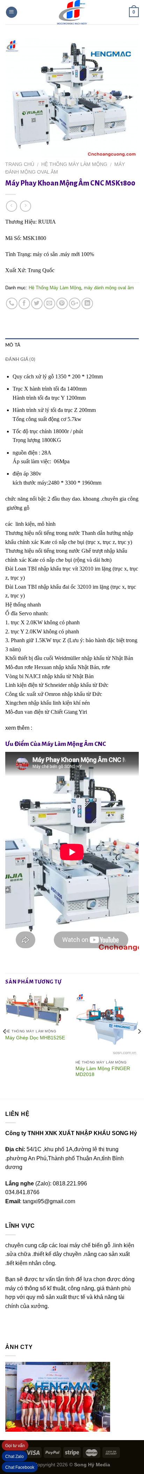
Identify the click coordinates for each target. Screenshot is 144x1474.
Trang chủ (19, 164)
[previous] (4, 1045)
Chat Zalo (14, 1456)
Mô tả (12, 345)
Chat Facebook (19, 1467)
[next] (139, 1045)
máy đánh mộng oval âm (109, 287)
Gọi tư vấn (15, 1445)
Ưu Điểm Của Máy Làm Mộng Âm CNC (55, 744)
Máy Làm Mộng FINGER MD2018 (102, 1071)
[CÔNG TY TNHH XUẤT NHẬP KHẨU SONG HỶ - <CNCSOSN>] (72, 12)
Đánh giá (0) (20, 359)
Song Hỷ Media (92, 1464)
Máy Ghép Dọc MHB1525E (35, 1037)
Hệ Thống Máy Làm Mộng (74, 164)
